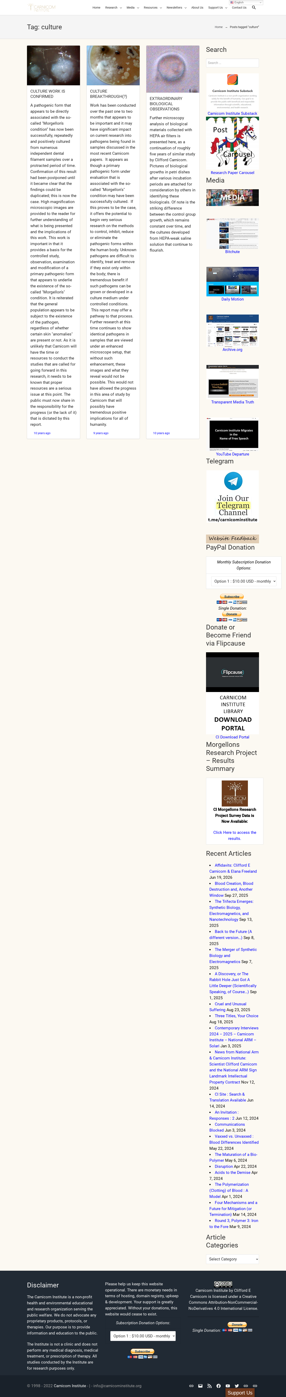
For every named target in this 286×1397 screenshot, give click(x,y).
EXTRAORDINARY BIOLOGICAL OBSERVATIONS (166, 103)
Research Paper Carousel (232, 173)
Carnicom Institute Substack (232, 113)
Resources (150, 7)
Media (131, 7)
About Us (197, 7)
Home (96, 7)
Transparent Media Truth (232, 402)
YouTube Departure (232, 454)
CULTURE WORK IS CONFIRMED (47, 94)
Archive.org (232, 349)
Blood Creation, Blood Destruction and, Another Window (231, 889)
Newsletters (174, 7)
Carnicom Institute (70, 1385)
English (238, 2)
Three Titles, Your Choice (236, 1015)
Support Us (215, 7)
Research (111, 7)
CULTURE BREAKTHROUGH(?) (108, 94)
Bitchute (232, 251)
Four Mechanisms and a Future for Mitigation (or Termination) (233, 1208)
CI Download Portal (232, 737)
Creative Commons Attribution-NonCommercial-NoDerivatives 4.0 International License (223, 1302)
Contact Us (239, 7)
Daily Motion (233, 299)
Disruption (224, 1166)
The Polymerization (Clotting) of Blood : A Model (229, 1190)
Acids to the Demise (232, 1172)
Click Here (222, 832)
